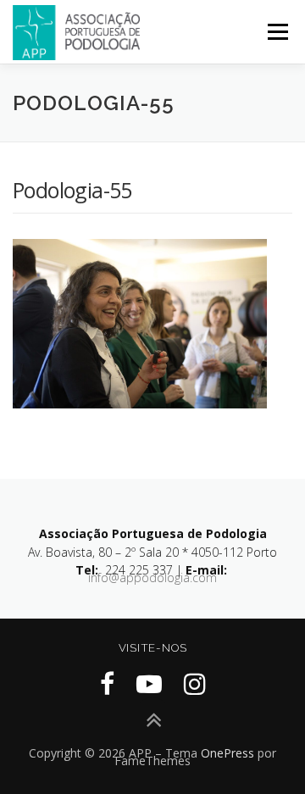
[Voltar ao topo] (153, 721)
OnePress (227, 753)
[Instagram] (195, 683)
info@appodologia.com (152, 577)
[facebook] (107, 683)
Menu (277, 32)
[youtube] (149, 683)
